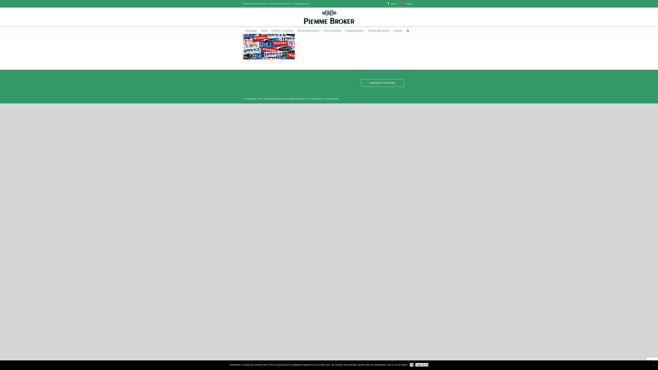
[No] (653, 365)
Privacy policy (331, 98)
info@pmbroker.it (302, 4)
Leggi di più (422, 364)
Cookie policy (316, 98)
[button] (408, 30)
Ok (411, 364)
